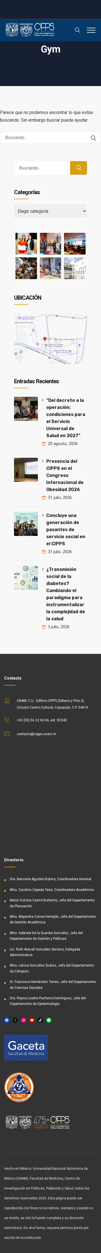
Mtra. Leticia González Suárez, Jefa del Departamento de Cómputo (52, 968)
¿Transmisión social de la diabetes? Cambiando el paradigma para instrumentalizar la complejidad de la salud (65, 594)
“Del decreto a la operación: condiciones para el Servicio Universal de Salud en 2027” (65, 418)
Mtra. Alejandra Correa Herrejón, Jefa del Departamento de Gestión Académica (53, 919)
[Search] (93, 138)
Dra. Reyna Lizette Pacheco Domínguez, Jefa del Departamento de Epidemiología (48, 1001)
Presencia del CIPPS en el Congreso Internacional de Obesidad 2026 (65, 475)
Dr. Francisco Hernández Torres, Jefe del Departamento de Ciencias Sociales (53, 984)
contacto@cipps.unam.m (36, 734)
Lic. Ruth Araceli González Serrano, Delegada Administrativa (45, 952)
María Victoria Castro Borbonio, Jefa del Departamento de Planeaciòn (52, 903)
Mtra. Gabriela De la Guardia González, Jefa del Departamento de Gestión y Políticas (46, 936)
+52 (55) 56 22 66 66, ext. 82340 (42, 720)
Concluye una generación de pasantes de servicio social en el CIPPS (65, 529)
